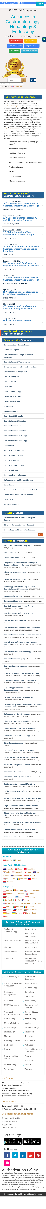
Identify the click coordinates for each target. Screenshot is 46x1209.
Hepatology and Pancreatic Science (19, 530)
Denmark (9, 893)
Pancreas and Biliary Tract (15, 372)
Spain (8, 913)
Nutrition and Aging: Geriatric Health (20, 757)
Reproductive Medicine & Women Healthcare (33, 960)
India (8, 872)
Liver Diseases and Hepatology (17, 736)
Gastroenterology (32, 929)
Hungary (31, 897)
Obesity (7, 947)
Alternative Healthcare (30, 977)
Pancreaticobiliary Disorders (16, 777)
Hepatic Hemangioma (13, 455)
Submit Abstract (16, 41)
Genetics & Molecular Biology (12, 1013)
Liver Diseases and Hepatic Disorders (19, 728)
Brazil (18, 860)
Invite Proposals (9, 1127)
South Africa (32, 910)
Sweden (18, 913)
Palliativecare (10, 951)
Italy (18, 900)
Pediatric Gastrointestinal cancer (18, 495)
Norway (38, 903)
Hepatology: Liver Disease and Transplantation (17, 689)
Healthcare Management (30, 934)
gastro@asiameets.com (13, 1085)
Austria (9, 890)
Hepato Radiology (12, 470)
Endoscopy (8, 406)
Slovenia (19, 910)
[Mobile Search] (23, 80)
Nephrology (9, 1032)
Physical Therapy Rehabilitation (32, 952)
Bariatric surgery (11, 377)
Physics (28, 1056)
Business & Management (10, 993)
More (40, 535)
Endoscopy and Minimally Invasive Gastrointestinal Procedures (19, 587)
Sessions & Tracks (15, 46)
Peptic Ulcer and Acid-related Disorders (21, 805)
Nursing (7, 1036)
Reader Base (14, 51)
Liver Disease (9, 485)
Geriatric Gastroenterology (15, 666)
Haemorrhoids (10, 445)
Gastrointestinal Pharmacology (17, 651)
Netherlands (26, 903)
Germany (9, 897)
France (31, 893)
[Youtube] (30, 1156)
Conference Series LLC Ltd (15, 1194)
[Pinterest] (38, 1156)
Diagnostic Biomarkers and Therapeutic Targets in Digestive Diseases (21, 563)
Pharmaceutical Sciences (11, 1057)
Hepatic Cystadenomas (14, 450)
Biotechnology (31, 987)
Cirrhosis (8, 386)
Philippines (17, 875)
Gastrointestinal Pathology (15, 436)
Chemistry (29, 996)
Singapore (31, 875)
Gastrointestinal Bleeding (15, 620)
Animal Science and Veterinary (13, 984)
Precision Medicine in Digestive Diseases (22, 822)
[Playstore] (31, 80)
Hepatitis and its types (14, 465)
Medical (28, 1023)
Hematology (9, 1019)
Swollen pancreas (11, 504)
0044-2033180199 (16, 1106)
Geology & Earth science (31, 1013)
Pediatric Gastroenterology (15, 791)
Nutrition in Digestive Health (17, 764)
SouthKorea (10, 878)
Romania (23, 878)
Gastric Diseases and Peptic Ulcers (18, 606)
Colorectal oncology (12, 391)
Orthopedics (30, 1040)
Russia (8, 910)
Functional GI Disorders (14, 416)
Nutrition (29, 1036)
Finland (21, 893)
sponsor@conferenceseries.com (17, 1096)
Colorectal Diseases (12, 558)
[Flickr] (7, 1163)
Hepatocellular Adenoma (15, 475)
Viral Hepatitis (10, 837)
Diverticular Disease (12, 401)
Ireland (9, 900)
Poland (9, 906)
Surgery (28, 1065)
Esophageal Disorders (13, 596)
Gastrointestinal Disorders (15, 431)
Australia (9, 869)
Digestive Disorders (12, 396)
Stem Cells (8, 500)
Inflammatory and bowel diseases (18, 480)
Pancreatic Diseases (12, 772)
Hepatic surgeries (11, 460)
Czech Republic (33, 890)
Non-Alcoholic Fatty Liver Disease (19, 750)
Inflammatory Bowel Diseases (17, 714)
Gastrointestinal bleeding (15, 421)
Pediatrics (29, 1045)
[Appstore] (34, 80)
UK (7, 916)
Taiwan (34, 878)
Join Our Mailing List (11, 1118)
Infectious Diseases (12, 940)
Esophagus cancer (11, 411)
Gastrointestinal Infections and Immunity (22, 635)
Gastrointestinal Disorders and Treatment (22, 627)
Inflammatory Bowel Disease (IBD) (18, 697)
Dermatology (30, 1001)
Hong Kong (31, 869)
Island (27, 900)
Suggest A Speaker (10, 1121)
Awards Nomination (29, 51)
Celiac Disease (10, 381)
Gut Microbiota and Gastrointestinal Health (23, 673)
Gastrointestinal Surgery (14, 659)
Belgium (19, 890)
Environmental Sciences (31, 1006)
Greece (21, 897)
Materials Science (12, 1023)
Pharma (8, 1049)
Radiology (8, 958)
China (20, 869)
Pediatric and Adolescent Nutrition (19, 784)
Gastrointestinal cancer (14, 426)
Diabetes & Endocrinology (10, 930)
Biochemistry (31, 983)
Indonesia (18, 872)
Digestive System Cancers (15, 572)
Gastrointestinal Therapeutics (17, 362)
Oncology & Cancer (12, 1040)
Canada (9, 860)
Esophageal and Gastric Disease (17, 345)
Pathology (8, 1045)
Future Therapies (11, 350)
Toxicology (9, 1069)
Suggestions (7, 1124)
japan (29, 872)
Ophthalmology (31, 947)
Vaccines (28, 1069)
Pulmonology (10, 1065)
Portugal (19, 906)
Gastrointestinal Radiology (15, 440)
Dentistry (8, 1001)
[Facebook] (7, 1156)
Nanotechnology (32, 1027)
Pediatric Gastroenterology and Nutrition (22, 490)
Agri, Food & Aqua (11, 976)
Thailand (9, 882)
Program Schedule (31, 46)
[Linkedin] (23, 1156)
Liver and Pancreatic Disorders (17, 721)
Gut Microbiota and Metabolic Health (20, 680)
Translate (18, 86)
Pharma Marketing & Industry (33, 1050)
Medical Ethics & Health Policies (32, 941)
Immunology (30, 1019)
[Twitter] (15, 1156)
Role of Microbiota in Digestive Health (21, 829)
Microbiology (10, 1027)
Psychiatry (29, 1060)
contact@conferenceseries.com (16, 1090)
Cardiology (29, 992)
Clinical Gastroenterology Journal (19, 525)
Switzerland (31, 913)
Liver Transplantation (13, 743)
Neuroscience (30, 1032)
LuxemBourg (11, 903)
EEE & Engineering (12, 1005)
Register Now (30, 41)
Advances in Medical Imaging (17, 545)
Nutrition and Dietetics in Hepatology (20, 367)
